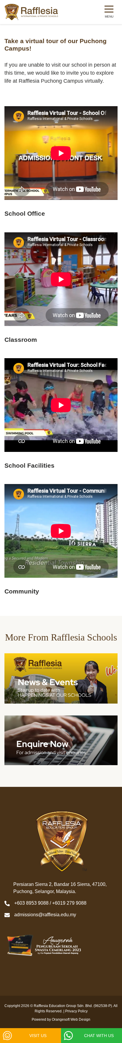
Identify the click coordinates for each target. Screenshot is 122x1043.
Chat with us (99, 1035)
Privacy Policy (76, 1011)
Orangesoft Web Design (71, 1019)
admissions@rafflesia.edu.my (45, 914)
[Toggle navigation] (109, 12)
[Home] (31, 12)
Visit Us (37, 1035)
